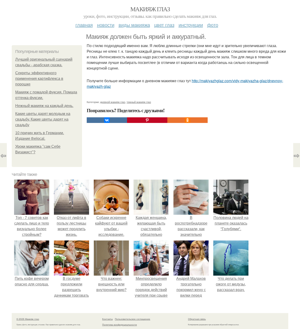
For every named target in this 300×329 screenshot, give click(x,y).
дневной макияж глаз (112, 102)
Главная (84, 24)
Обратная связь (197, 319)
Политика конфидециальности (119, 324)
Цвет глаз (164, 24)
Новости (105, 24)
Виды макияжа (134, 24)
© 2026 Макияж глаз (27, 319)
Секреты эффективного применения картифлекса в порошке (39, 78)
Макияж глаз (150, 9)
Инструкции (191, 24)
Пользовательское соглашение (132, 319)
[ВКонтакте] (107, 120)
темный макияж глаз (139, 102)
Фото (212, 24)
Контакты (107, 319)
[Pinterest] (147, 120)
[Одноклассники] (187, 120)
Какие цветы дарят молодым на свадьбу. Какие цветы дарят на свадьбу (42, 119)
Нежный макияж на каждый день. (44, 106)
